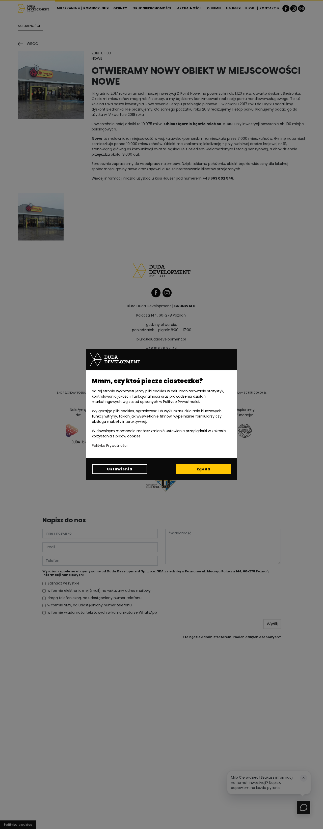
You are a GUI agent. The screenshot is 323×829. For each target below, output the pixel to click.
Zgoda (203, 469)
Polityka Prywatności (109, 445)
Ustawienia (119, 469)
